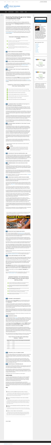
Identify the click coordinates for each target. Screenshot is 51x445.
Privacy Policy (9, 1)
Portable (37, 50)
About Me (5, 1)
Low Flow (37, 49)
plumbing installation (25, 64)
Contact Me (13, 1)
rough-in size (13, 184)
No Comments (17, 20)
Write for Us (16, 1)
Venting (16, 317)
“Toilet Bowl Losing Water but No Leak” (13, 253)
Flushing (37, 45)
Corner (37, 48)
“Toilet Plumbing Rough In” (10, 32)
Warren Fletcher (8, 20)
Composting (37, 46)
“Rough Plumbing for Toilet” (12, 272)
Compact (37, 47)
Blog (13, 20)
